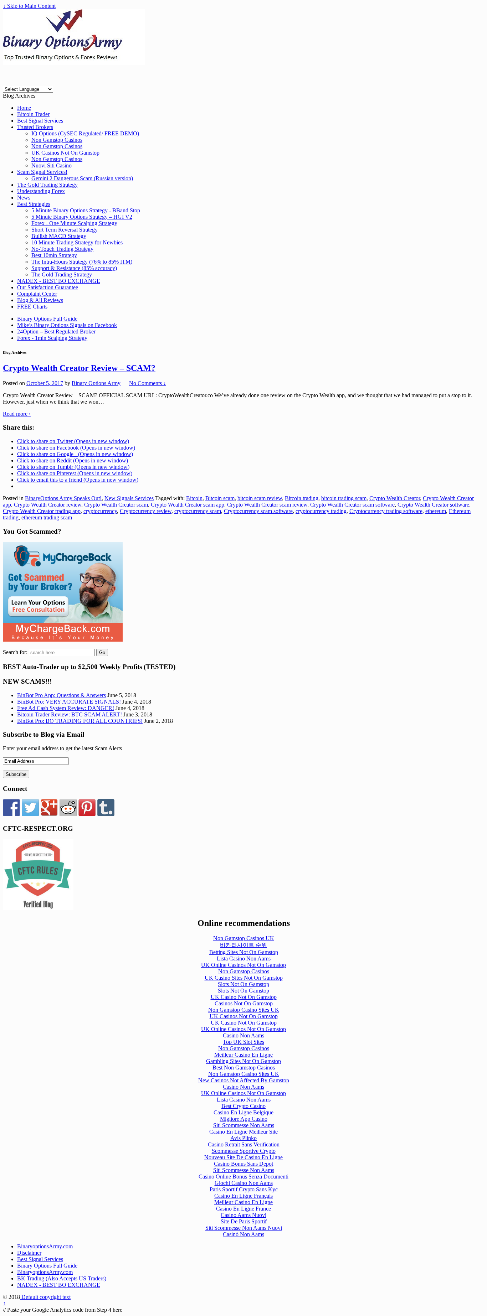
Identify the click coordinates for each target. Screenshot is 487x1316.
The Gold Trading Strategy (47, 185)
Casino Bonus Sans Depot (243, 1164)
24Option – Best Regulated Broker (56, 331)
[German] (31, 82)
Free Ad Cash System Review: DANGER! (65, 708)
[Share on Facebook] (11, 807)
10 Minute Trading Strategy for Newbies (77, 242)
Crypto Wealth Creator (394, 498)
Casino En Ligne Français (243, 1196)
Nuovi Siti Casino (51, 165)
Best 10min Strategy (54, 255)
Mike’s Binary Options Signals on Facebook (67, 325)
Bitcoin (194, 498)
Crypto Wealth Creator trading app (42, 511)
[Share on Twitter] (30, 807)
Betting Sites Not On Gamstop (243, 952)
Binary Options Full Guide (47, 319)
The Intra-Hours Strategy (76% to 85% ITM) (81, 262)
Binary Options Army (96, 383)
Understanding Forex (41, 191)
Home (24, 108)
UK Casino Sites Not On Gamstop (244, 978)
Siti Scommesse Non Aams (243, 1125)
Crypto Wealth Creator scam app (187, 505)
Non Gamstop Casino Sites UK (243, 1010)
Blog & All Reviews (40, 300)
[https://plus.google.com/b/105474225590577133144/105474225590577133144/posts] (49, 807)
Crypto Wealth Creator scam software (352, 505)
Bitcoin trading (301, 498)
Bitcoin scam (220, 498)
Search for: (15, 652)
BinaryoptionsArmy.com (45, 1246)
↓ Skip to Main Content (29, 6)
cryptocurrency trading (321, 511)
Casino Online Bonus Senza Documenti (243, 1176)
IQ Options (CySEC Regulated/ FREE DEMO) (85, 133)
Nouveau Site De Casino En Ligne (243, 1157)
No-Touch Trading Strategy (62, 249)
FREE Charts (32, 307)
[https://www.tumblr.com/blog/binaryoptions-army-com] (105, 807)
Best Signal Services (40, 121)
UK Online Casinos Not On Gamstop (243, 965)
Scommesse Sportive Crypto (244, 1151)
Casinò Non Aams (243, 1234)
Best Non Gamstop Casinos (243, 1067)
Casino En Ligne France (243, 1209)
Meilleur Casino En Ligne (243, 1055)
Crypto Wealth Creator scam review (267, 505)
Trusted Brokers (35, 127)
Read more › (17, 414)
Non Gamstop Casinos (56, 140)
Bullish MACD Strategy (58, 236)
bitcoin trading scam (343, 498)
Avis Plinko (243, 1138)
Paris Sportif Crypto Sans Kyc (244, 1189)
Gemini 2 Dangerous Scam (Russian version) (82, 178)
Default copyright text (45, 1297)
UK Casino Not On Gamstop (244, 997)
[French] (20, 82)
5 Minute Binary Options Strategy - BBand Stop (85, 210)
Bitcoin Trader (33, 114)
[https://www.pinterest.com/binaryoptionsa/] (87, 807)
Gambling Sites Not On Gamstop (243, 1061)
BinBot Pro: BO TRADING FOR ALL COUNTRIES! (80, 721)
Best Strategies (33, 204)
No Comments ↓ (147, 383)
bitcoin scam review (259, 498)
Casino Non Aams (243, 1035)
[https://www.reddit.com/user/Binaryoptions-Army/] (68, 807)
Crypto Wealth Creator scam (116, 505)
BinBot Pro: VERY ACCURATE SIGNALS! (69, 702)
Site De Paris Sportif (244, 1221)
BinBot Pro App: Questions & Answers (61, 695)
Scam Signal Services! (42, 172)
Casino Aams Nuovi (243, 1215)
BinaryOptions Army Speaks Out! (63, 498)
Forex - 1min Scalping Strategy (52, 338)
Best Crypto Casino (243, 1106)
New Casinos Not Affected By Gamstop (243, 1080)
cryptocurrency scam (197, 511)
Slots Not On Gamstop (243, 984)
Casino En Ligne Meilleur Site (243, 1132)
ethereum (435, 511)
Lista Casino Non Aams (244, 958)
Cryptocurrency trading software (385, 511)
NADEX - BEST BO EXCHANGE (58, 281)
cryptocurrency (100, 511)
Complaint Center (37, 294)
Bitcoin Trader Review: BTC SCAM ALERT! (69, 714)
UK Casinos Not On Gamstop (65, 153)
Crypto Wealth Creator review (47, 505)
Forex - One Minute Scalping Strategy (74, 223)
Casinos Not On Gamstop (244, 1003)
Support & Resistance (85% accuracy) (74, 268)
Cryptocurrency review (145, 511)
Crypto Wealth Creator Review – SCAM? (79, 368)
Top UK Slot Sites (243, 1042)
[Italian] (42, 82)
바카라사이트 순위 (243, 945)
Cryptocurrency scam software (258, 511)
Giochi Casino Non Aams (244, 1183)
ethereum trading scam (46, 517)
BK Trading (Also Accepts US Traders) (61, 1278)
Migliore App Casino (243, 1119)
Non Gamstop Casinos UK (243, 938)
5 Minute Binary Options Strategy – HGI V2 (81, 217)
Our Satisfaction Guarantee (47, 287)
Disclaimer (29, 1253)
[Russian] (54, 82)
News (23, 198)
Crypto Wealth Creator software (433, 505)
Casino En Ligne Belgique (243, 1112)
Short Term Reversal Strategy (64, 230)
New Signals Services (129, 498)
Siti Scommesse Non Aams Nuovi (243, 1228)
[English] (8, 82)
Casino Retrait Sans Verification (244, 1144)
